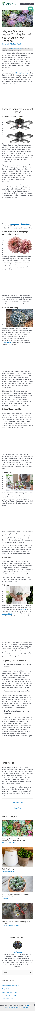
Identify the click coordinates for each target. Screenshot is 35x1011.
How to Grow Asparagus (10, 985)
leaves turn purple (22, 73)
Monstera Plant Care (9, 995)
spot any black (7, 614)
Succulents (6, 44)
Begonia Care (6, 989)
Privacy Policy (25, 1007)
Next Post (17, 808)
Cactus (4, 925)
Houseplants (5, 842)
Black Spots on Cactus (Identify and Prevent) (16, 922)
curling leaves (7, 342)
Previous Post (18, 802)
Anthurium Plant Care (9, 992)
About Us (30, 1005)
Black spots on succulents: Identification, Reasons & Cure (13, 839)
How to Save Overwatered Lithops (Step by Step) (15, 895)
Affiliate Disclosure (12, 1007)
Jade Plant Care (8, 869)
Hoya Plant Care (7, 999)
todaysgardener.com (16, 48)
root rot (23, 610)
